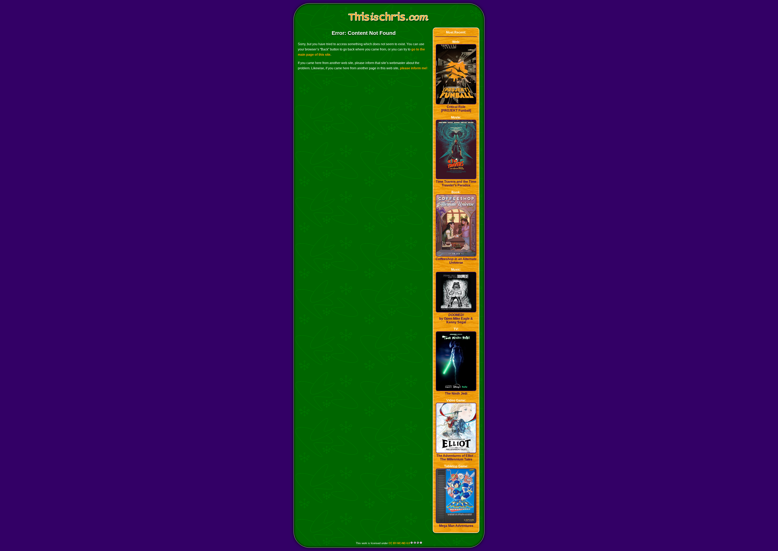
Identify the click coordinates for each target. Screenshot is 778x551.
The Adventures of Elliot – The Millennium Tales (456, 457)
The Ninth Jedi (456, 393)
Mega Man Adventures (456, 526)
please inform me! (413, 68)
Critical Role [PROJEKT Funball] (456, 108)
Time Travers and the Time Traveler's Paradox (456, 183)
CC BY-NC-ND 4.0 (399, 543)
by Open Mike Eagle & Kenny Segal (456, 318)
